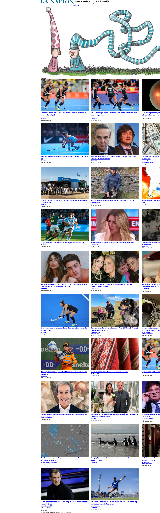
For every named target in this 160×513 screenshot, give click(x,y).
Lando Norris (44, 376)
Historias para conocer (147, 333)
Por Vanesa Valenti (95, 117)
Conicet (144, 117)
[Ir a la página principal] (57, 3)
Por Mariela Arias (95, 202)
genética (93, 418)
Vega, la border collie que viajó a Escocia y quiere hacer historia (112, 200)
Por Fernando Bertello (147, 418)
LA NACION (76, 5)
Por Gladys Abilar (95, 373)
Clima (143, 202)
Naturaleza (94, 462)
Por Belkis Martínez (45, 416)
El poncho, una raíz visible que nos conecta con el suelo (109, 372)
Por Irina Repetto (146, 288)
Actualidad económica (46, 417)
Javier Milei (94, 160)
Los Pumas (43, 244)
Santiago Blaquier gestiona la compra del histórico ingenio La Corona (64, 414)
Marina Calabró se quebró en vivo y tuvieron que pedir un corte (112, 242)
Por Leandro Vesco (146, 244)
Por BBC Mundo (145, 462)
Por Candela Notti (146, 332)
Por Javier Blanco (146, 160)
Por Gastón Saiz (44, 117)
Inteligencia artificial (147, 463)
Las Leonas (43, 118)
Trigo (143, 420)
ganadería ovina (95, 204)
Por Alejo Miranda (95, 506)
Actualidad (43, 204)
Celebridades (94, 244)
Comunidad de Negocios (148, 162)
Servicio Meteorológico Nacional (49, 462)
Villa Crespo (145, 246)
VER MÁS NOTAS (44, 510)
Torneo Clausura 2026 (46, 506)
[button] (65, 95)
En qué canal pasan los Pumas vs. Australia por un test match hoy (62, 242)
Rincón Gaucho (95, 375)
